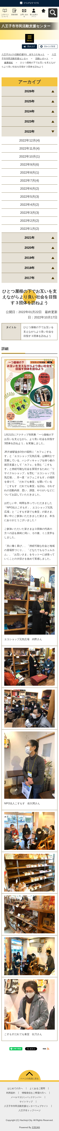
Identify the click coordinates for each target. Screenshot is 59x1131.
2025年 (30, 101)
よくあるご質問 (37, 1088)
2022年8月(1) (29, 172)
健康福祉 (8, 62)
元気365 (36, 1127)
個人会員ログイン (34, 15)
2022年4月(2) (29, 204)
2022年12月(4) (29, 140)
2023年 (30, 121)
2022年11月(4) (29, 148)
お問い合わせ (24, 15)
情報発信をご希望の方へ (34, 1093)
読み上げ (31, 46)
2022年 (30, 131)
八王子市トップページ (30, 1110)
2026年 (30, 91)
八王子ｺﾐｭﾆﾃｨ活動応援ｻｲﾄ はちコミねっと (23, 54)
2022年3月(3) (29, 212)
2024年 (30, 111)
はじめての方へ (15, 1088)
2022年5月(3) (29, 196)
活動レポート (41, 58)
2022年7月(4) (29, 180)
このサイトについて (5, 15)
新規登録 (14, 14)
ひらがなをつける (31, 3)
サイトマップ (26, 1101)
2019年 (30, 257)
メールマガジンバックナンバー (26, 1097)
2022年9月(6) (29, 164)
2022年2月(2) (29, 220)
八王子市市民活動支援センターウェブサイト (26, 1106)
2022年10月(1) (29, 156)
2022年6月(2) (29, 188)
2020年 (30, 247)
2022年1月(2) (29, 228)
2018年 (30, 268)
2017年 (30, 278)
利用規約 (10, 1093)
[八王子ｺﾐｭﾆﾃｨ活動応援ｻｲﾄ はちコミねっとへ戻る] (43, 10)
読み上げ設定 (49, 46)
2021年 (30, 237)
